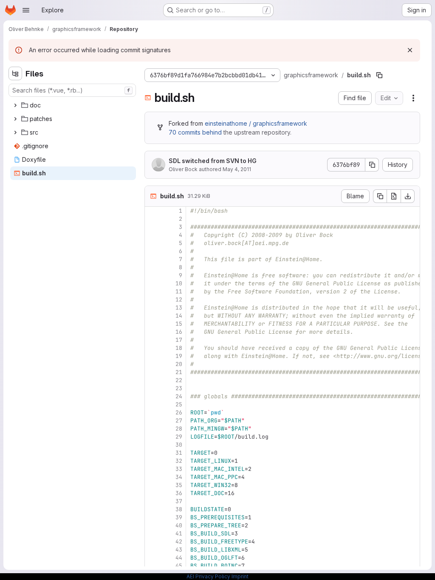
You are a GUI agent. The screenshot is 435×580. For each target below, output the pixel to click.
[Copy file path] (379, 75)
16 (178, 331)
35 (178, 485)
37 (178, 501)
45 (178, 565)
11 (178, 291)
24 (178, 396)
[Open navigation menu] (26, 10)
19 (178, 356)
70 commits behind (195, 132)
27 (178, 420)
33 (178, 469)
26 (178, 412)
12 (178, 299)
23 (178, 388)
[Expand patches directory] (15, 119)
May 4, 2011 (237, 169)
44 (178, 557)
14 (178, 315)
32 (178, 461)
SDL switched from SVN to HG (213, 160)
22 (178, 380)
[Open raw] (394, 196)
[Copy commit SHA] (372, 165)
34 (178, 477)
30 (178, 444)
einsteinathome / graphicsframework (256, 123)
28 (178, 428)
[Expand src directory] (15, 132)
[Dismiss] (410, 50)
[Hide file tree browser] (15, 73)
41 (178, 533)
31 (178, 452)
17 (178, 339)
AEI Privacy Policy (208, 576)
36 (178, 493)
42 (178, 541)
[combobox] (72, 90)
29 (178, 436)
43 (178, 549)
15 (178, 323)
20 (178, 364)
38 (178, 509)
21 (178, 372)
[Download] (408, 196)
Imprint (240, 576)
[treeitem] (73, 105)
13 (178, 307)
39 (178, 517)
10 (178, 283)
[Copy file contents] (380, 196)
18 (178, 348)
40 (178, 525)
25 (178, 404)
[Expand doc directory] (15, 105)
